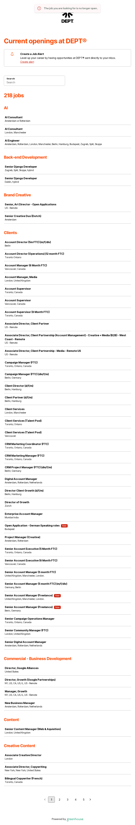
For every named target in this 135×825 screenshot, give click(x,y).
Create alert (27, 61)
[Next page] (90, 799)
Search (11, 78)
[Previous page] (44, 799)
